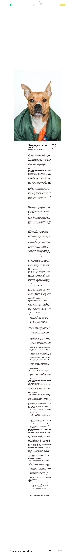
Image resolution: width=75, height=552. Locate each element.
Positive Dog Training (32, 149)
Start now (62, 4)
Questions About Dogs (40, 149)
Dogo (14, 5)
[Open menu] (34, 5)
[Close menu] (38, 1)
